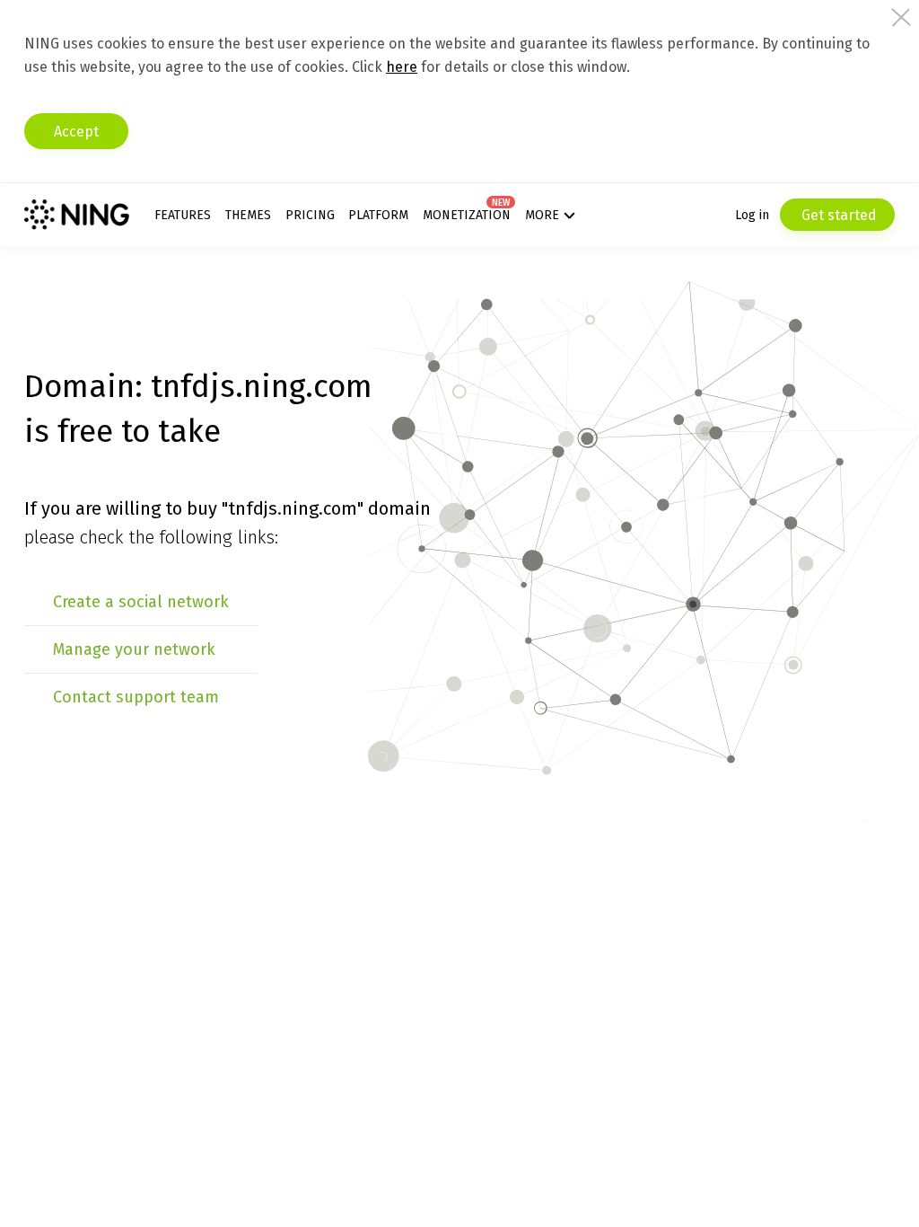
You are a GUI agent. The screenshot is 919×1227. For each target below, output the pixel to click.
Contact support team (136, 697)
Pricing (310, 215)
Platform (378, 215)
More (542, 215)
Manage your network (134, 649)
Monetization (467, 215)
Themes (248, 215)
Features (182, 215)
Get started (837, 215)
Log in (752, 215)
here (401, 66)
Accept (76, 131)
